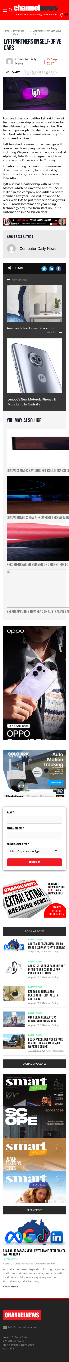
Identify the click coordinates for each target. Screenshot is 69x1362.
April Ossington (55, 1051)
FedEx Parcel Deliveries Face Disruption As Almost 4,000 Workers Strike (45, 1043)
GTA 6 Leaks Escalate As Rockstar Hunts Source (42, 1019)
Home (6, 30)
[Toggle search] (10, 10)
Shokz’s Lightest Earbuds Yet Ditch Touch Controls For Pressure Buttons (46, 969)
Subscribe (34, 862)
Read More (11, 1286)
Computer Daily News (38, 248)
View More (10, 1076)
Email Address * (15, 828)
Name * (10, 812)
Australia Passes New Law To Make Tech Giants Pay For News (46, 946)
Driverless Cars (18, 32)
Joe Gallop (52, 951)
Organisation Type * (18, 844)
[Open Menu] (5, 10)
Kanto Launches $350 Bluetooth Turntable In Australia (43, 995)
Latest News (35, 939)
